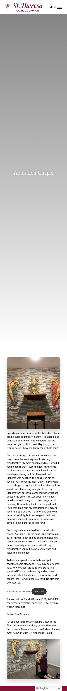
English (43, 688)
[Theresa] (23, 7)
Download (39, 591)
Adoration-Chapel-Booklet (18, 591)
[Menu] (59, 7)
